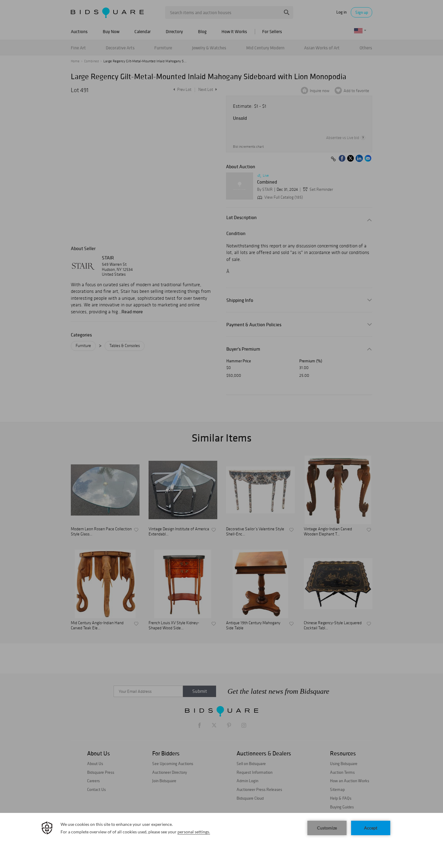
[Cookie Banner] (221, 828)
